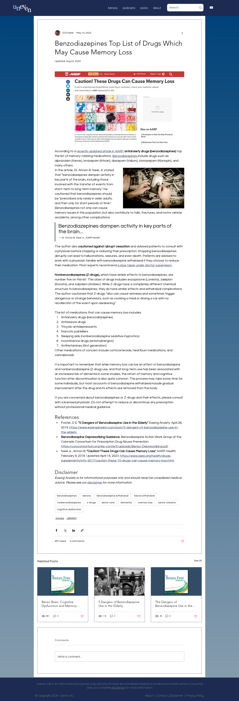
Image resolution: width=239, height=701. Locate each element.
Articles (59, 518)
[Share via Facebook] (56, 530)
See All (198, 560)
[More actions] (182, 33)
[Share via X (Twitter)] (65, 530)
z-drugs (91, 502)
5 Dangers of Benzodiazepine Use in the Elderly (119, 604)
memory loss (145, 502)
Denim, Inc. (67, 695)
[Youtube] (211, 7)
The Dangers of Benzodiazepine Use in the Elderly (173, 604)
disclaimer (118, 687)
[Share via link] (82, 530)
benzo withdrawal (144, 496)
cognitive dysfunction (69, 509)
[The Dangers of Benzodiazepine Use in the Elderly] (176, 581)
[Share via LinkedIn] (73, 530)
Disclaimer (177, 695)
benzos (87, 496)
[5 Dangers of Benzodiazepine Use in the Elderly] (119, 581)
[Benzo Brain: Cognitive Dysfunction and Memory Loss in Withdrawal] (62, 581)
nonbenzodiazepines (69, 502)
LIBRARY (72, 518)
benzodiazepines (67, 496)
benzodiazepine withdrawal (112, 496)
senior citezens (167, 502)
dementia (126, 502)
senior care (108, 502)
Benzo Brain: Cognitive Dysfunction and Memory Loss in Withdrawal (59, 604)
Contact (162, 695)
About (149, 695)
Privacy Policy (195, 695)
